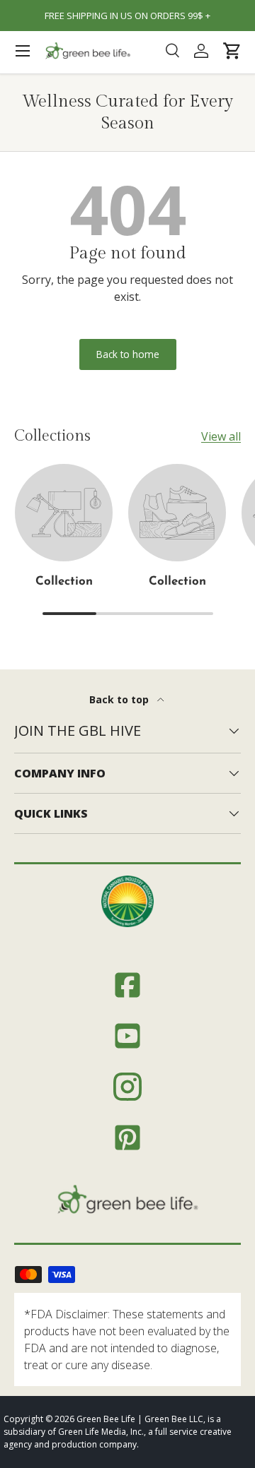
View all (221, 436)
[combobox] (172, 50)
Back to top (120, 699)
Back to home (127, 354)
